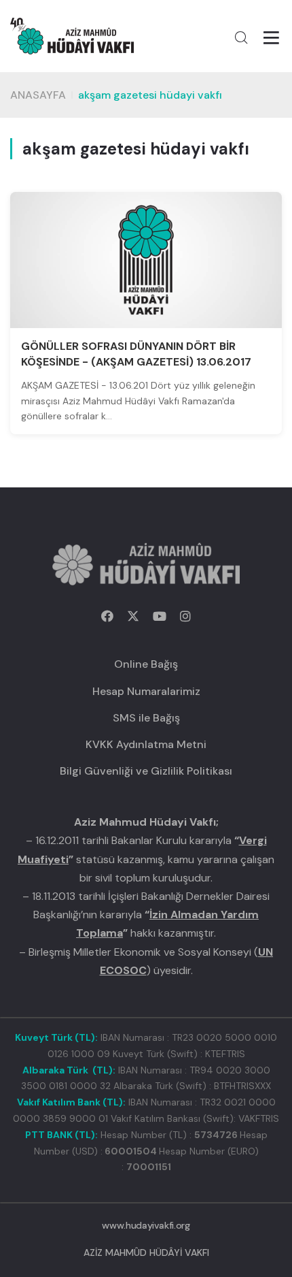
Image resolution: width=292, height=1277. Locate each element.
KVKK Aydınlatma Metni (146, 744)
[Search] (241, 37)
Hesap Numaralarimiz (146, 691)
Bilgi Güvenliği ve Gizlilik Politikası (146, 771)
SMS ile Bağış (146, 718)
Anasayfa (38, 95)
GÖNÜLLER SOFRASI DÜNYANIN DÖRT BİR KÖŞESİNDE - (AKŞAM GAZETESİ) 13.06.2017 (136, 353)
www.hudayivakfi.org (145, 1225)
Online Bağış (146, 664)
